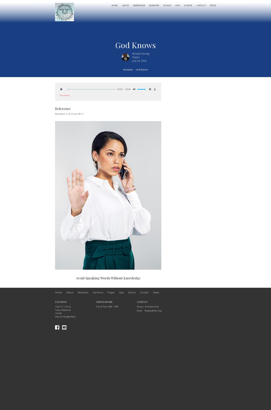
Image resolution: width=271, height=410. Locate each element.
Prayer (167, 5)
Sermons (154, 5)
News (213, 5)
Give (177, 5)
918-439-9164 (152, 306)
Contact (201, 5)
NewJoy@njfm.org (153, 310)
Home (115, 5)
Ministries (139, 5)
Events (188, 5)
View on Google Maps (65, 316)
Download (65, 95)
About (125, 5)
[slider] (90, 89)
